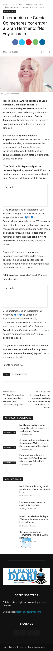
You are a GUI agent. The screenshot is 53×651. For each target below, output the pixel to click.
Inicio (5, 4)
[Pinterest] (29, 42)
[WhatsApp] (35, 42)
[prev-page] (5, 470)
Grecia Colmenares (19, 375)
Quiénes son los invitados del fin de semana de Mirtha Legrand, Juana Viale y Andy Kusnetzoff (34, 443)
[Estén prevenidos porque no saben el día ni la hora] (10, 506)
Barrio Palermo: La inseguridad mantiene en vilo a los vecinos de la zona (34, 489)
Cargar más (25, 547)
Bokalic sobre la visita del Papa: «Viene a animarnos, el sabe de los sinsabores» (33, 519)
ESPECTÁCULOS (16, 4)
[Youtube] (37, 632)
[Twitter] (22, 42)
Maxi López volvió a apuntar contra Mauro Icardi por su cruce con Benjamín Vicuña (34, 428)
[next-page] (9, 470)
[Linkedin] (42, 42)
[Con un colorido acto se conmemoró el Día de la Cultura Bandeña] (10, 536)
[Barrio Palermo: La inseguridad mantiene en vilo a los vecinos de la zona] (10, 490)
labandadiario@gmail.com (28, 611)
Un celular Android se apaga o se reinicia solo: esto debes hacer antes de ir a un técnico (39, 401)
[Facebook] (15, 42)
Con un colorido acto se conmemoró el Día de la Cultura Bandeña (33, 535)
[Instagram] (23, 632)
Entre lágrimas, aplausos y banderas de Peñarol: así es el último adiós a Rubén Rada (33, 458)
